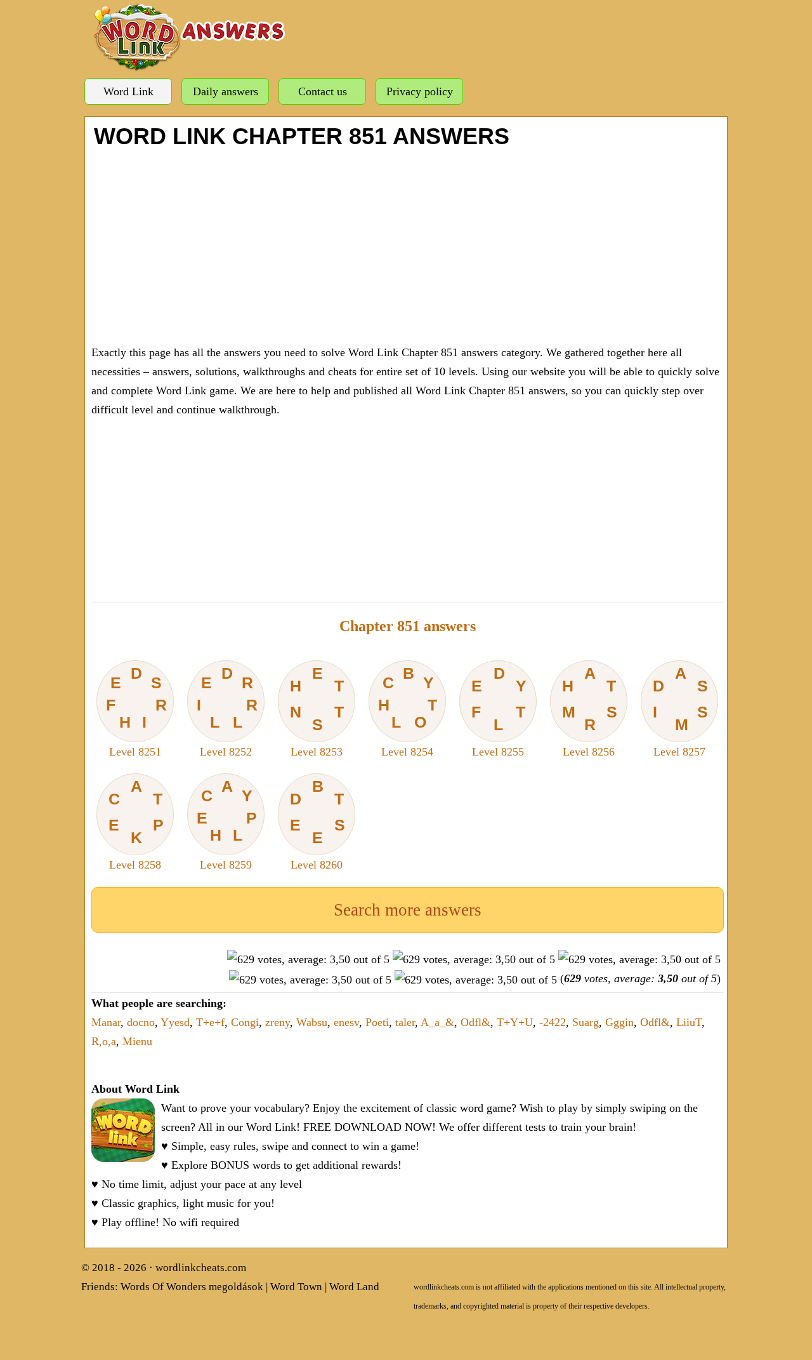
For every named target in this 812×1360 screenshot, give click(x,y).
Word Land (354, 1287)
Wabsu (311, 1022)
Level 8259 (227, 824)
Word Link (128, 91)
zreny (277, 1022)
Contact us (322, 91)
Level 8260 (317, 824)
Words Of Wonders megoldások (192, 1287)
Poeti (377, 1022)
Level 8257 (680, 711)
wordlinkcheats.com (200, 1268)
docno (141, 1022)
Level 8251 (136, 711)
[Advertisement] (407, 244)
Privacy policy (419, 91)
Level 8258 (136, 824)
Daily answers (225, 91)
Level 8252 (227, 711)
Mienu (137, 1041)
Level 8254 (408, 711)
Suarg (585, 1022)
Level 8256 (589, 711)
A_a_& (437, 1022)
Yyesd (175, 1022)
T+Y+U (515, 1022)
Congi (245, 1022)
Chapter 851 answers (407, 626)
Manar (106, 1022)
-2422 (552, 1022)
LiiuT (689, 1022)
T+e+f (210, 1022)
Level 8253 (317, 711)
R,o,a (103, 1041)
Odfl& (475, 1022)
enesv (346, 1022)
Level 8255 (499, 711)
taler (405, 1022)
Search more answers (407, 909)
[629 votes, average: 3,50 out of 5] (308, 959)
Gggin (619, 1022)
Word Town (296, 1287)
